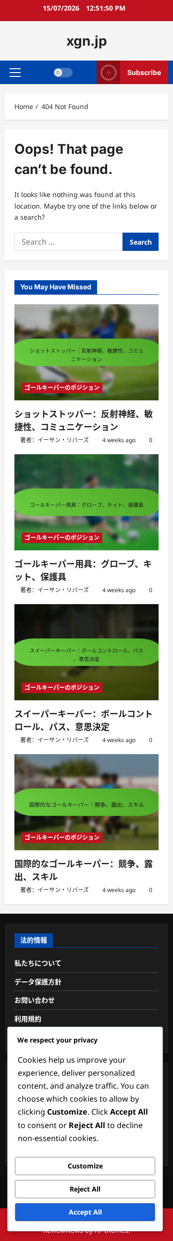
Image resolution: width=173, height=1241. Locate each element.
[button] (15, 72)
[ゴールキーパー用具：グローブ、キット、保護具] (86, 502)
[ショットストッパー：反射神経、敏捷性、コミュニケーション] (86, 352)
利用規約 (27, 1019)
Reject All (85, 1188)
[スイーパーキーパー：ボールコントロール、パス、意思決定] (86, 652)
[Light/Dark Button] (63, 72)
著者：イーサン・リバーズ (54, 440)
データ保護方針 (38, 982)
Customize (85, 1165)
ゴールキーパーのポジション (62, 388)
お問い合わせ (34, 1000)
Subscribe (144, 72)
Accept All (85, 1211)
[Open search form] (84, 72)
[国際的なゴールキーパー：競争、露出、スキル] (86, 802)
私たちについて (38, 963)
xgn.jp (86, 41)
